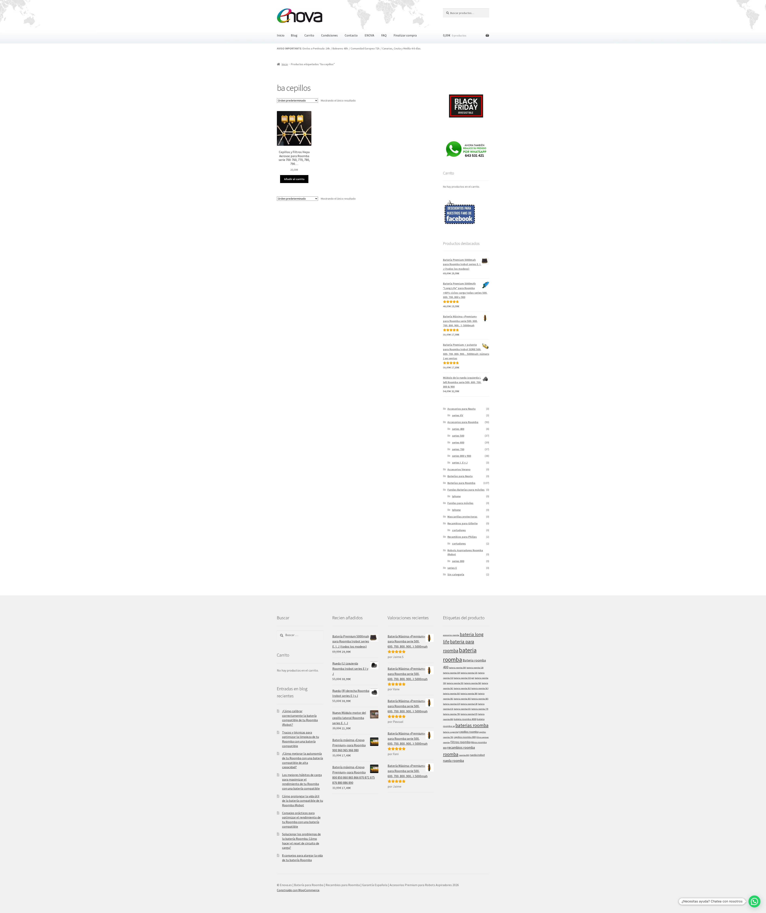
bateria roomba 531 (469, 673)
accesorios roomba (451, 635)
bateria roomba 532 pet (464, 678)
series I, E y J (460, 462)
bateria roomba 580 (469, 693)
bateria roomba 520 (475, 667)
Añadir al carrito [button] (294, 179)
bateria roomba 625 (451, 704)
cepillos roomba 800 (465, 737)
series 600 (458, 442)
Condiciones (329, 35)
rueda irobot (477, 755)
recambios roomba (461, 747)
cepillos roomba (469, 732)
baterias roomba (472, 725)
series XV (457, 415)
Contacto (351, 35)
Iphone (456, 496)
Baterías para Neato (460, 476)
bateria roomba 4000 (465, 719)
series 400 (458, 429)
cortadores (459, 530)
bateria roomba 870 (469, 714)
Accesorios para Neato (461, 409)
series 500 (458, 435)
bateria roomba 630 (469, 704)
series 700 (458, 449)
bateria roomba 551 (455, 683)
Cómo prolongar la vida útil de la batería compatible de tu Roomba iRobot (302, 800)
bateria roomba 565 (451, 693)
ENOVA (369, 35)
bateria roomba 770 (479, 709)
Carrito (309, 35)
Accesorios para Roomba (462, 422)
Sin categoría (455, 574)
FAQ (384, 35)
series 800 (458, 561)
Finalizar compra (405, 35)
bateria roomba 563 (479, 688)
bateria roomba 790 (451, 714)
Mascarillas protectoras (462, 516)
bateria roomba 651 (462, 709)
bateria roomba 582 (462, 698)
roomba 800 (464, 755)
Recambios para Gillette (462, 523)
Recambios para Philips (462, 537)
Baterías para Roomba (461, 483)
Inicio (280, 35)
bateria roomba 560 (472, 683)
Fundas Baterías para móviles (466, 489)
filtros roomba (460, 742)
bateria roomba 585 (479, 698)
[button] (754, 901)
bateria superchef (451, 732)
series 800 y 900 (461, 456)
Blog (294, 35)
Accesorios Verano (458, 469)
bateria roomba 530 (451, 673)
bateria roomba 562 (462, 688)
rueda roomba (453, 760)
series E (452, 568)
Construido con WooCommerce (298, 890)
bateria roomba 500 (457, 667)
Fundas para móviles (460, 503)
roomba (450, 754)
